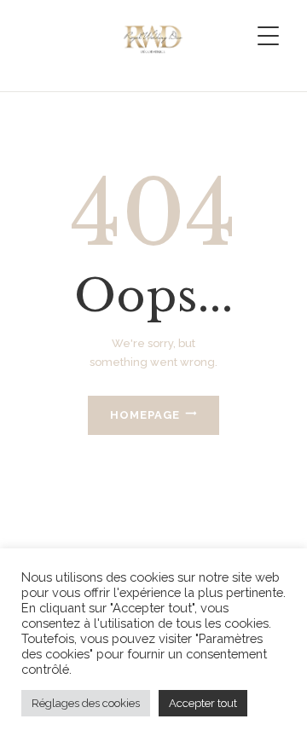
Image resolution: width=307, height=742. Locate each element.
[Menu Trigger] (268, 36)
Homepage (145, 415)
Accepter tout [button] (203, 703)
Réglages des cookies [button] (86, 703)
